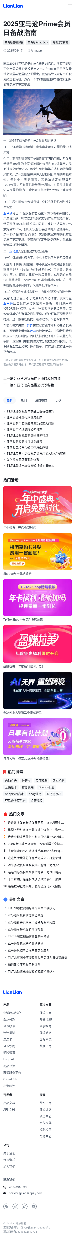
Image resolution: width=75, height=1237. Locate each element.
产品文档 (9, 1103)
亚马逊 (7, 213)
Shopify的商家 (14, 794)
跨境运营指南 (60, 42)
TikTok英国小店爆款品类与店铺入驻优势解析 (36, 453)
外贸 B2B (46, 1019)
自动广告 (11, 780)
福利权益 (45, 1129)
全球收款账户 (12, 1013)
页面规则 (42, 780)
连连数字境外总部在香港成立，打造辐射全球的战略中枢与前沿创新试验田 (34, 858)
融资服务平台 (12, 1072)
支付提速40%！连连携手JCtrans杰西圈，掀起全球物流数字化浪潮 (34, 851)
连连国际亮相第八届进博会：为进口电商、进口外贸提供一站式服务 (34, 872)
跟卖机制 (58, 780)
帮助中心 (45, 1136)
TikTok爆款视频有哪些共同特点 (27, 435)
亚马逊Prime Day (38, 42)
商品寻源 (9, 1066)
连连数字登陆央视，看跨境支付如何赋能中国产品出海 (34, 886)
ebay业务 (35, 794)
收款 (33, 331)
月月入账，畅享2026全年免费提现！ (27, 758)
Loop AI (8, 1059)
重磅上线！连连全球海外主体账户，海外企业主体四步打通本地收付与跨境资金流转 (34, 829)
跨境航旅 (45, 1032)
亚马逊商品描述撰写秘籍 (35, 385)
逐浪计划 (45, 1109)
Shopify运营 (47, 787)
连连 (30, 325)
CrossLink (10, 1079)
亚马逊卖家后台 (15, 800)
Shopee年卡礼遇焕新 (17, 573)
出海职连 (9, 1086)
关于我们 (9, 1153)
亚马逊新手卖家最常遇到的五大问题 (30, 423)
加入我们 (9, 1166)
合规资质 (9, 1160)
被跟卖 (26, 780)
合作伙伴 (45, 1123)
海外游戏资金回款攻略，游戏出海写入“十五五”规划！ (34, 865)
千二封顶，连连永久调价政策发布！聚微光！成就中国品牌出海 (34, 879)
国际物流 (45, 1039)
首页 (13, 6)
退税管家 (9, 1052)
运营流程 (36, 800)
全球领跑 (9, 1046)
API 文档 (9, 1109)
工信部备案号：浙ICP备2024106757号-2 (26, 1227)
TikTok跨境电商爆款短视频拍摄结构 (30, 465)
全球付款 (9, 1019)
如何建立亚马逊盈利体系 (23, 459)
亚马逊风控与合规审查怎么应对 (27, 447)
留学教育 (45, 1026)
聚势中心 (45, 1116)
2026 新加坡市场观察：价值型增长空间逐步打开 (34, 844)
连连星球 (9, 1032)
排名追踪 (28, 787)
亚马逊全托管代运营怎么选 (24, 417)
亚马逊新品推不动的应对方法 (39, 378)
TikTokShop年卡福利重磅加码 (23, 619)
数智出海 (45, 1103)
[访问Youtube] (34, 1206)
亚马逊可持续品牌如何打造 (24, 429)
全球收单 (9, 1026)
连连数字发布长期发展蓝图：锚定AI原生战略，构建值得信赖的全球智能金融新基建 (34, 822)
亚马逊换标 (53, 794)
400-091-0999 (18, 1187)
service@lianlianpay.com (26, 1193)
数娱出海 (45, 1046)
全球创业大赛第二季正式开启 (22, 712)
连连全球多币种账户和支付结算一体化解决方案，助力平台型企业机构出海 (34, 837)
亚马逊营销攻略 (14, 42)
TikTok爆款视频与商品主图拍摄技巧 (30, 411)
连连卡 (7, 1039)
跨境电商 (45, 1013)
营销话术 (11, 787)
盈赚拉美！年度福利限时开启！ (24, 666)
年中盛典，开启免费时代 (19, 527)
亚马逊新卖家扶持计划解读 (24, 441)
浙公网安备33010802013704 (20, 1231)
